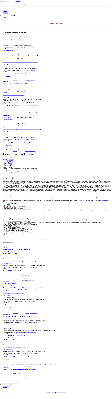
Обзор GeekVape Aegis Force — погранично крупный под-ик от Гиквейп (18, 142)
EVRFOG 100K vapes (17, 373)
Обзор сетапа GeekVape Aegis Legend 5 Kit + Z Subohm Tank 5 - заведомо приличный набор (22, 129)
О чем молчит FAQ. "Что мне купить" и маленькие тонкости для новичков (18, 172)
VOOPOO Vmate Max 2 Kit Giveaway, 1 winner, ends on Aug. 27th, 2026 (17, 356)
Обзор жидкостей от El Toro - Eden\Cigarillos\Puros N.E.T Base (16, 36)
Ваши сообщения (6, 13)
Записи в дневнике (9, 163)
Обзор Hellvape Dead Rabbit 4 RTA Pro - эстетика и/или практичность (17, 117)
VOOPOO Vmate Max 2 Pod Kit (9, 341)
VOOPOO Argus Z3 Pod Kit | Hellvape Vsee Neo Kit (13, 293)
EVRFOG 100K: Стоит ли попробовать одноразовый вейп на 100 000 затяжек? (19, 369)
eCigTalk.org (5, 387)
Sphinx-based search (13, 397)
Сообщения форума (9, 161)
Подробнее (5, 242)
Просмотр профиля (9, 160)
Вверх (4, 388)
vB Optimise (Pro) (17, 396)
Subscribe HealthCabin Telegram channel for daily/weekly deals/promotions (18, 275)
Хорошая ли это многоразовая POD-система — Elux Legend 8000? (17, 316)
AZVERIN (8, 76)
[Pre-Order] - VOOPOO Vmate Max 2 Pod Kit (12, 270)
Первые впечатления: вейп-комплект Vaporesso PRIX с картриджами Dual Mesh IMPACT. (22, 325)
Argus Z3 (4, 299)
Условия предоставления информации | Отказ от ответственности (56, 392)
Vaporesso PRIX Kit (25, 330)
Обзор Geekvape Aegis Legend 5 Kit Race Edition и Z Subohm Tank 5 (17, 83)
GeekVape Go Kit (6, 265)
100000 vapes (20, 376)
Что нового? (5, 12)
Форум (4, 10)
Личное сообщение (9, 162)
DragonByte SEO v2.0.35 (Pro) (21, 395)
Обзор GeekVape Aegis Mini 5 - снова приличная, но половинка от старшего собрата (20, 62)
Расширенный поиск (7, 17)
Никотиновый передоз (7, 196)
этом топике (90, 200)
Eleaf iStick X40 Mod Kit (7, 255)
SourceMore (8, 251)
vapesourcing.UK (9, 285)
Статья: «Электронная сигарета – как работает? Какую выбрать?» (16, 170)
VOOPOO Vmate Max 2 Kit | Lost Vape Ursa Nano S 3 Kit (14, 335)
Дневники (5, 11)
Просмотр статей (8, 164)
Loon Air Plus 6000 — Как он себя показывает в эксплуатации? (16, 304)
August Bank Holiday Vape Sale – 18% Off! (11, 283)
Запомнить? (20, 4)
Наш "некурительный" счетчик (6, 381)
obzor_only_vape (9, 39)
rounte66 (15, 47)
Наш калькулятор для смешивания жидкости (23, 381)
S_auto (7, 52)
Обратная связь (6, 386)
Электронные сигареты (9, 8)
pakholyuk (8, 85)
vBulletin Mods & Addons (33, 395)
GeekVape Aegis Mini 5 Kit (8, 50)
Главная (4, 7)
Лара (7, 273)
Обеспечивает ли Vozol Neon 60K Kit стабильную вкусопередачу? (16, 347)
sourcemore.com (26, 100)
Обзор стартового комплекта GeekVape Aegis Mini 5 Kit (14, 73)
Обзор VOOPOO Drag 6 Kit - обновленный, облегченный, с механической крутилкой (20, 105)
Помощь (16, 2)
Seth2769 (15, 70)
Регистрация (17, 1)
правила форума (52, 23)
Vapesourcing (8, 263)
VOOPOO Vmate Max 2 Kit (8, 364)
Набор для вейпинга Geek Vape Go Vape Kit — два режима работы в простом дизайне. (21, 261)
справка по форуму (59, 23)
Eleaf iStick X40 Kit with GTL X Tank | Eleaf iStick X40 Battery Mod (16, 249)
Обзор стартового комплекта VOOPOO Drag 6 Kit (13, 95)
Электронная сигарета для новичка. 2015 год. (12, 171)
